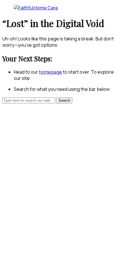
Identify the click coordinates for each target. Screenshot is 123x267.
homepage (50, 72)
